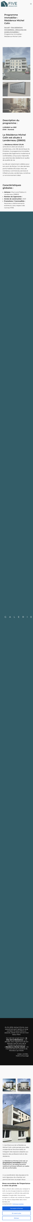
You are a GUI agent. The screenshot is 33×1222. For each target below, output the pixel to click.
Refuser (16, 1218)
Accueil (7, 27)
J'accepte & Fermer (16, 1208)
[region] (16, 1201)
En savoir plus (16, 1213)
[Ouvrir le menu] (31, 4)
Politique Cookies (18, 1204)
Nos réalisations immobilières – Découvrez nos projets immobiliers (15, 30)
